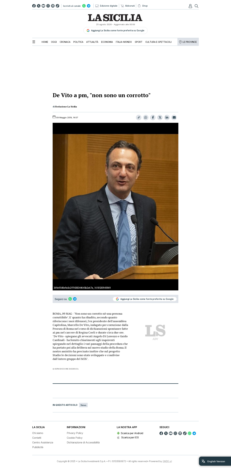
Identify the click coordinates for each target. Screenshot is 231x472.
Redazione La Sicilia (66, 106)
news (83, 405)
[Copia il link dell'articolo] (138, 117)
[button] (190, 6)
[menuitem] (45, 42)
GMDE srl (167, 461)
